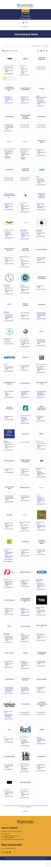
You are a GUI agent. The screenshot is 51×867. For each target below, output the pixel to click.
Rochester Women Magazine (40, 608)
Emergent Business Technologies (24, 230)
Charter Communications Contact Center (25, 149)
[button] (3, 51)
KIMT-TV (6, 364)
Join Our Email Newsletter (8, 848)
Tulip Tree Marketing (24, 763)
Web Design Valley (24, 789)
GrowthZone (43, 858)
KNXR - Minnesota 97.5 (41, 364)
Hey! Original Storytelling (7, 312)
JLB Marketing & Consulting (7, 339)
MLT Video (38, 494)
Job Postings (40, 805)
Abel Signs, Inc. (23, 65)
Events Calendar (25, 805)
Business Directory (8, 805)
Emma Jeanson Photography (39, 230)
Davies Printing (23, 202)
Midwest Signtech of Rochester (40, 469)
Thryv (5, 736)
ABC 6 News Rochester (9, 65)
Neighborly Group (40, 522)
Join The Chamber (26, 806)
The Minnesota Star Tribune (8, 712)
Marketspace (33, 805)
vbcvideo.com (7, 789)
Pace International (8, 549)
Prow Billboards (7, 579)
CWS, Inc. (38, 177)
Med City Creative (40, 441)
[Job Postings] (5, 79)
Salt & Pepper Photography (7, 634)
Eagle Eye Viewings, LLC (9, 230)
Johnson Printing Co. (25, 338)
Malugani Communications (7, 442)
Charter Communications (9, 148)
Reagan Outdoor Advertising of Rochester (39, 580)
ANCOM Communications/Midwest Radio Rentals (41, 97)
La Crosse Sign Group (25, 415)
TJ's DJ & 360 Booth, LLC (24, 737)
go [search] (46, 46)
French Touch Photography (7, 286)
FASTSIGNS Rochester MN (25, 257)
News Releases (17, 805)
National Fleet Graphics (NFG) (25, 523)
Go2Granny (22, 285)
